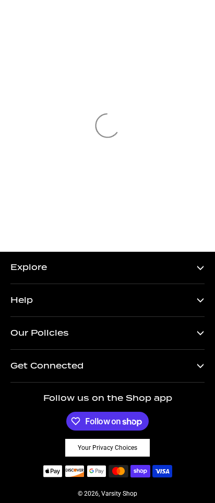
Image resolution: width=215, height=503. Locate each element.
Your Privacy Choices (107, 447)
